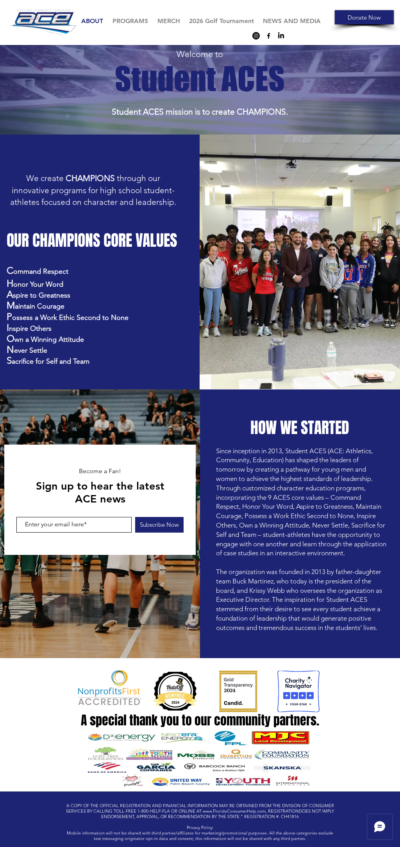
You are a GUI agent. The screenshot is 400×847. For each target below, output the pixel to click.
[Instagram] (256, 35)
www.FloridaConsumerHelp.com (234, 811)
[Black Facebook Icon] (268, 35)
